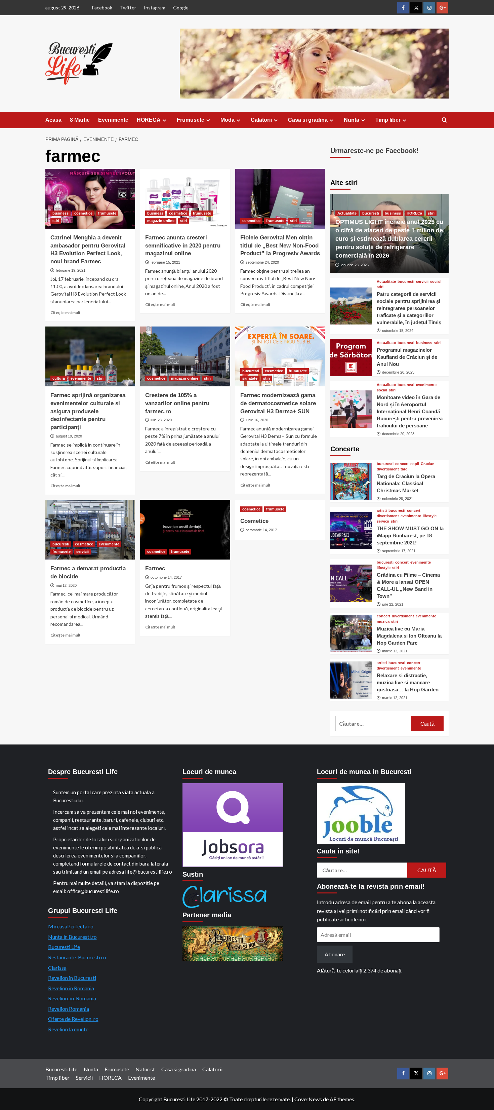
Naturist (145, 1069)
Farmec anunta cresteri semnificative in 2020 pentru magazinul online (182, 245)
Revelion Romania (68, 1008)
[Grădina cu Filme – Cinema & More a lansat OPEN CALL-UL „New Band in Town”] (351, 583)
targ (404, 469)
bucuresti (250, 371)
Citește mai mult (65, 312)
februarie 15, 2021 (165, 262)
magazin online (160, 221)
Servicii (84, 1077)
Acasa (53, 120)
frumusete (107, 213)
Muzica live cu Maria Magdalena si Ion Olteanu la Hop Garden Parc (409, 636)
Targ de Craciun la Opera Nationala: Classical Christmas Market (406, 483)
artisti (382, 510)
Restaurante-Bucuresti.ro (77, 957)
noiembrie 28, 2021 (397, 499)
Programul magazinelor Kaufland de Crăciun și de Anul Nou (407, 357)
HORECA (149, 120)
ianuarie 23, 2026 (355, 265)
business (60, 213)
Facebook (102, 7)
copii (414, 464)
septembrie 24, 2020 (262, 262)
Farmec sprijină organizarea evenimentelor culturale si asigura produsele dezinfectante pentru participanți (87, 411)
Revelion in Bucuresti (72, 977)
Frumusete (190, 120)
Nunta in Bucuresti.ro (72, 936)
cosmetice (83, 213)
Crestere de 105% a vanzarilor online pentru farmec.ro (177, 403)
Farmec (155, 568)
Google (181, 7)
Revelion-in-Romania (72, 998)
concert (402, 464)
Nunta (351, 120)
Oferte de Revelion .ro (73, 1019)
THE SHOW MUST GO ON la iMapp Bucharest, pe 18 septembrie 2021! (410, 535)
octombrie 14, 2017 (166, 577)
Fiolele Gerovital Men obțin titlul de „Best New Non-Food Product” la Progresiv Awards (280, 245)
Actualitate (347, 213)
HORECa (414, 213)
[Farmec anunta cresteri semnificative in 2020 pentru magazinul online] (185, 199)
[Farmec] (185, 530)
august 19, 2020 (69, 436)
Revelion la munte (68, 1029)
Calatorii (261, 120)
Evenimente (113, 120)
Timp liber (388, 120)
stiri (55, 221)
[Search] (444, 120)
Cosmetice (254, 521)
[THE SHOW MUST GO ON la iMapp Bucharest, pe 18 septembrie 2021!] (351, 530)
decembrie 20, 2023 (398, 372)
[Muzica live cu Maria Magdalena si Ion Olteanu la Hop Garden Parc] (351, 633)
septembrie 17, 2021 (398, 551)
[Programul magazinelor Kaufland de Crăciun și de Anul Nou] (351, 357)
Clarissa (57, 967)
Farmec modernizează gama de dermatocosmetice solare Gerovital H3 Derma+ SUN (278, 403)
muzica (383, 621)
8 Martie (80, 120)
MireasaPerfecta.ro (70, 926)
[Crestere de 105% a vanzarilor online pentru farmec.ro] (185, 356)
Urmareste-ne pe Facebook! (374, 150)
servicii (82, 551)
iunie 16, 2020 (257, 420)
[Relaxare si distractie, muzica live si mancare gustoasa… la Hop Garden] (351, 680)
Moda (227, 120)
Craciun (428, 464)
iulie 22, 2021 (392, 604)
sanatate (249, 378)
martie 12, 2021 (394, 651)
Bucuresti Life (64, 947)
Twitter (128, 7)
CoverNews (308, 1099)
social (435, 281)
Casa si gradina (308, 120)
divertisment (388, 469)
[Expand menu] (164, 120)
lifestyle (430, 516)
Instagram (154, 7)
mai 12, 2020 (66, 585)
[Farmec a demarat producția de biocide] (90, 530)
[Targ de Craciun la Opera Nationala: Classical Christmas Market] (351, 481)
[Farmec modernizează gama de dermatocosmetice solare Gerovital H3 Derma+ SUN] (280, 356)
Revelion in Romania (71, 988)
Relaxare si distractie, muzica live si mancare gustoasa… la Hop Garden (408, 682)
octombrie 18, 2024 (397, 331)
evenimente (81, 378)
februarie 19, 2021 (70, 270)
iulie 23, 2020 (161, 420)
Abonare (335, 954)
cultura (58, 378)
